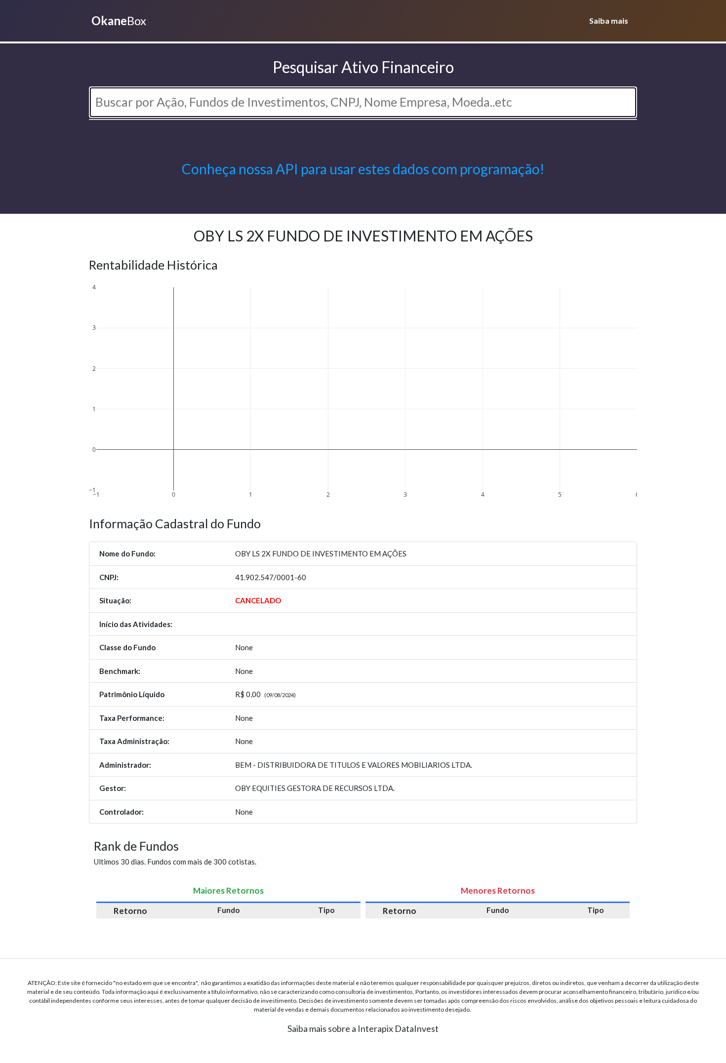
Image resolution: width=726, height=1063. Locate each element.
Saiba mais (608, 20)
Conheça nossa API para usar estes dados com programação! (363, 168)
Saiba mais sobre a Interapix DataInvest (363, 1028)
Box (118, 20)
